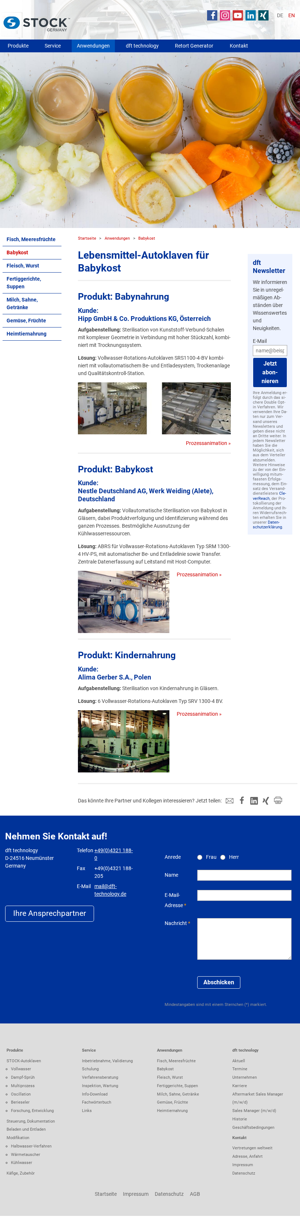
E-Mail (260, 341)
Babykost (17, 252)
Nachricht (176, 923)
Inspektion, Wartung (100, 1085)
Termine (239, 1068)
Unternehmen (244, 1077)
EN (291, 15)
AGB (195, 1194)
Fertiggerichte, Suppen (24, 282)
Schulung (90, 1068)
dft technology (142, 46)
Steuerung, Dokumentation (31, 1121)
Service (53, 46)
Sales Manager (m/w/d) (254, 1110)
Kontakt (239, 46)
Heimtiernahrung (26, 334)
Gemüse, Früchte (26, 320)
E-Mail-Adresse (174, 900)
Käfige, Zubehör (21, 1173)
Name (171, 875)
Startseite (87, 238)
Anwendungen (93, 46)
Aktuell (238, 1060)
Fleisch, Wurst (23, 266)
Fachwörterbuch (96, 1102)
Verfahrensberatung (100, 1077)
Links (87, 1110)
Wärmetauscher (25, 1154)
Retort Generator (194, 46)
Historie (239, 1119)
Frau (211, 857)
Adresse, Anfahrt (247, 1156)
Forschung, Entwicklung (32, 1110)
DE (280, 15)
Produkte (18, 46)
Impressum (242, 1164)
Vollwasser (21, 1068)
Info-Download (95, 1094)
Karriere (239, 1085)
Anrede (173, 857)
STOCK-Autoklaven (24, 1060)
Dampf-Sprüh (23, 1077)
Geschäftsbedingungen (253, 1127)
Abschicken (218, 982)
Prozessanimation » (208, 443)
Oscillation (21, 1094)
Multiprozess (23, 1085)
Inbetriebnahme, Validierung (107, 1060)
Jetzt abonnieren (270, 372)
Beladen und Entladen (26, 1129)
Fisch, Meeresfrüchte (31, 239)
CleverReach (269, 496)
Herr (234, 857)
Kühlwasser (21, 1162)
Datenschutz (243, 1173)
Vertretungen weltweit (252, 1147)
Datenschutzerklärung (267, 524)
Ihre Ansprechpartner (49, 913)
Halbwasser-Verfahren (31, 1146)
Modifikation (18, 1137)
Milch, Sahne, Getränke (22, 303)
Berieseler (20, 1102)
